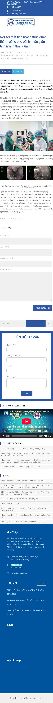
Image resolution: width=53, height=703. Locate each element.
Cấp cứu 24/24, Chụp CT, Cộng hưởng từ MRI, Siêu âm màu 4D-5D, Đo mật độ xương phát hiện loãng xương (26, 486)
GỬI (26, 393)
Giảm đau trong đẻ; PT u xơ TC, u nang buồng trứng (23, 448)
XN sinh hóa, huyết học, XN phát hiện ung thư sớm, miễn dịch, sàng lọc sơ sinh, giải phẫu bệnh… (25, 493)
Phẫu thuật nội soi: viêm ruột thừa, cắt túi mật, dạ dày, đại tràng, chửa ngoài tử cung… (25, 454)
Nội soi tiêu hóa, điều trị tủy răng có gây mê (19, 499)
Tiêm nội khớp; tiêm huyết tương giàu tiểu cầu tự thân (24, 522)
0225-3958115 (16, 10)
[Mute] (45, 436)
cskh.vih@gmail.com (18, 14)
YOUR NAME (4, 236)
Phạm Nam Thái (22, 698)
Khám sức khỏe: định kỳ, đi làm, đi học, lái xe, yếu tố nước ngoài (25, 516)
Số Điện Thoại (13, 355)
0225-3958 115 (16, 568)
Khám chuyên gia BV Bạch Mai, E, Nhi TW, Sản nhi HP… (24, 481)
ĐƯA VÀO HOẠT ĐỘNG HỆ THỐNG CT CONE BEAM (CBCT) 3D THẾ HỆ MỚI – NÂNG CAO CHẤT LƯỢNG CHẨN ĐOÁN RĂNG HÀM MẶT (26, 600)
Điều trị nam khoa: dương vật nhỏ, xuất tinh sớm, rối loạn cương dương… (24, 509)
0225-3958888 (16, 7)
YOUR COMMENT (6, 269)
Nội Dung (11, 376)
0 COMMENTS (18, 71)
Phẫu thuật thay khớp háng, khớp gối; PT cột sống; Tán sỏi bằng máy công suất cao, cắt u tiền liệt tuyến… (25, 461)
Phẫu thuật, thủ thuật (10, 503)
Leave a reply (14, 211)
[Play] (3, 436)
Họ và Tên (11, 345)
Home (2, 53)
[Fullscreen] (49, 436)
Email (9, 366)
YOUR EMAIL (4, 247)
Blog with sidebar (19, 53)
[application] (26, 423)
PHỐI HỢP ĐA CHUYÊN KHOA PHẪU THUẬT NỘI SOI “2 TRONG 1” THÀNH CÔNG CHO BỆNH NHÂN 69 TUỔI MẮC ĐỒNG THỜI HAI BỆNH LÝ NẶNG (26, 590)
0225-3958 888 (16, 565)
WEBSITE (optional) (6, 258)
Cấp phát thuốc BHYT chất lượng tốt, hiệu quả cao (22, 467)
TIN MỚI (20, 219)
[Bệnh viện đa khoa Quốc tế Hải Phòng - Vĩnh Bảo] (24, 22)
